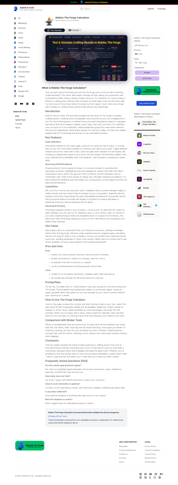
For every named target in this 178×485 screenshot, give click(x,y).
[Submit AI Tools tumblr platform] (150, 477)
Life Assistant (24, 72)
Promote (162, 9)
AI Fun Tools (61, 416)
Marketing (22, 23)
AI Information (150, 462)
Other (20, 86)
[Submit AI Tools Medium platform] (161, 474)
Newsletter (123, 446)
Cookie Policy (150, 454)
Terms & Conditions (152, 450)
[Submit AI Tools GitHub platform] (155, 477)
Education (22, 67)
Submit (150, 9)
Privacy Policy (150, 446)
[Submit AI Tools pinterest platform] (145, 477)
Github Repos (24, 57)
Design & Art (23, 91)
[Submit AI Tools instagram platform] (145, 474)
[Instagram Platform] (27, 103)
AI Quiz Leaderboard (127, 450)
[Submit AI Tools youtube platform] (151, 474)
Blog (17, 116)
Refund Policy (150, 458)
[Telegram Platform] (33, 103)
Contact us (123, 454)
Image (20, 43)
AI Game (51, 416)
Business (22, 28)
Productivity (23, 62)
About (17, 128)
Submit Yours (20, 120)
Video (20, 38)
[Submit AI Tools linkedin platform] (140, 477)
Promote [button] (75, 30)
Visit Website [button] (56, 30)
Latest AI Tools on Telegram (96, 2)
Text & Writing (24, 47)
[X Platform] (15, 103)
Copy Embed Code (146, 103)
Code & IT (22, 81)
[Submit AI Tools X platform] (140, 474)
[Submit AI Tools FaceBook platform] (156, 474)
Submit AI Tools (28, 476)
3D (19, 18)
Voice (20, 33)
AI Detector (22, 52)
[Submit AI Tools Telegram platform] (160, 477)
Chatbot (21, 77)
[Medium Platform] (21, 103)
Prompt (21, 96)
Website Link (142, 45)
